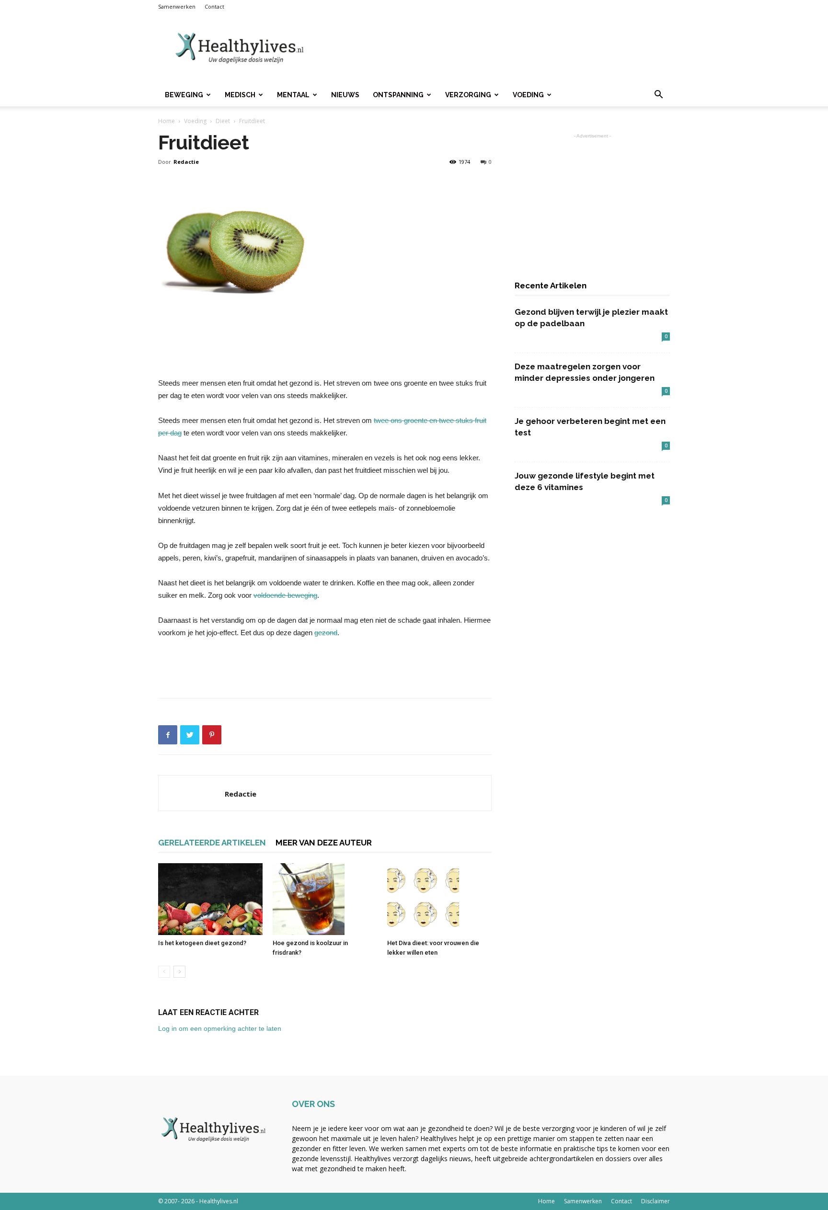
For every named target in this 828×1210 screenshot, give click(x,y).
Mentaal (293, 95)
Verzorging (468, 95)
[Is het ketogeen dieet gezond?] (210, 899)
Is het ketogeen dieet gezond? (202, 943)
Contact (214, 6)
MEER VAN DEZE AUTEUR (324, 842)
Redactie (186, 161)
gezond (325, 632)
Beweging (184, 95)
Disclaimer (655, 1201)
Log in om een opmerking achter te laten (219, 1028)
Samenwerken (177, 6)
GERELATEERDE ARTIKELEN (212, 842)
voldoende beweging (285, 595)
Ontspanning (398, 95)
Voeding (528, 95)
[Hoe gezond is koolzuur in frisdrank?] (325, 899)
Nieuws (345, 95)
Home (166, 121)
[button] (658, 95)
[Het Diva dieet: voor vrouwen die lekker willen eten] (439, 899)
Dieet (223, 121)
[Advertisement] (495, 48)
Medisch (240, 95)
